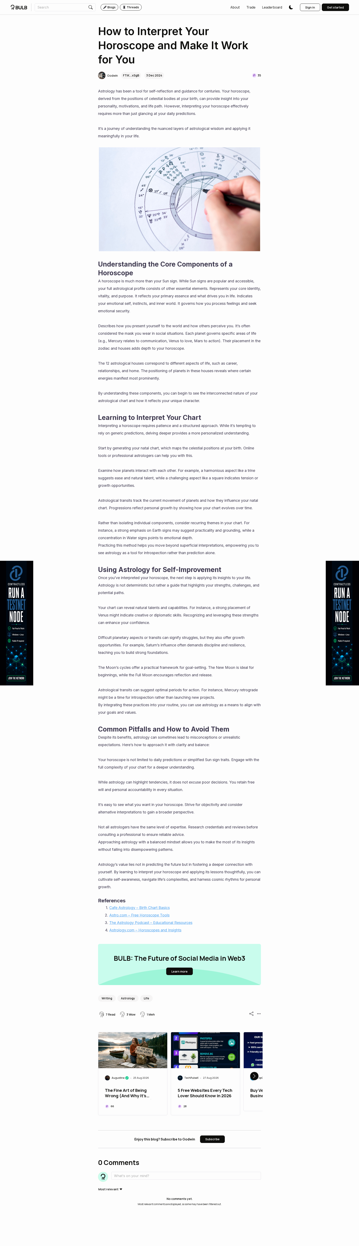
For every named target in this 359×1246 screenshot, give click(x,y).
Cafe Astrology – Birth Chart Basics (139, 907)
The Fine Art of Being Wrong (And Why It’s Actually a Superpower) (128, 1093)
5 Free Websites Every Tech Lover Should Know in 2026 (205, 1093)
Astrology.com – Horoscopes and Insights (145, 930)
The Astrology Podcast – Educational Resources (150, 922)
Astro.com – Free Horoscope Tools (139, 915)
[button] (235, 7)
